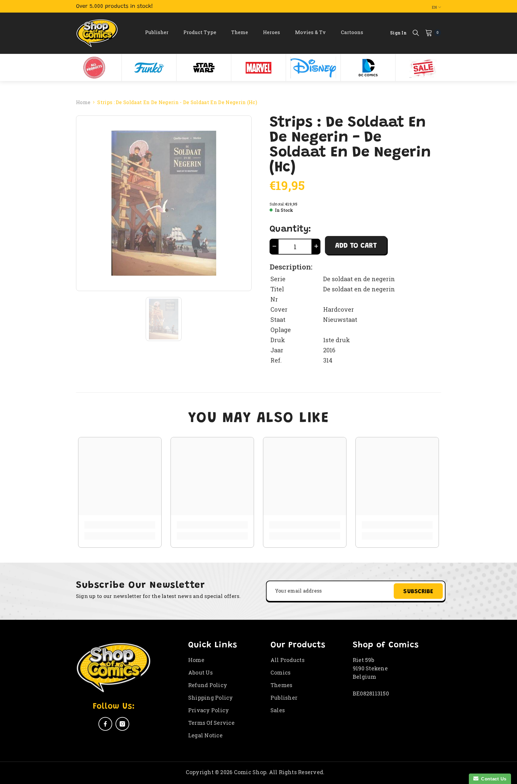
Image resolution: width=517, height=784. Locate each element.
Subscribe (418, 592)
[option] (94, 67)
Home (83, 102)
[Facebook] (105, 724)
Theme (239, 32)
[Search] (416, 32)
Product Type (199, 32)
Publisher (156, 32)
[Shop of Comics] (94, 67)
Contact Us (492, 778)
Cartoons (352, 32)
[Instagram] (122, 724)
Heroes (271, 32)
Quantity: (290, 229)
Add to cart (356, 245)
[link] (119, 525)
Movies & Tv (310, 32)
